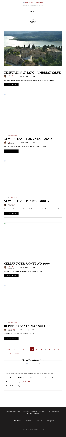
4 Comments (24, 76)
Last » (17, 353)
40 (58, 349)
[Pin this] (46, 76)
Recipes (36, 413)
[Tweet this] (41, 76)
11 (36, 349)
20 (50, 349)
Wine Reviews (13, 69)
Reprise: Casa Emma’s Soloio (27, 326)
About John (42, 411)
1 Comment (23, 330)
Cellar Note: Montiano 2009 (27, 263)
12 (41, 349)
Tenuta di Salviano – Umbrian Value (32, 72)
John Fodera (12, 75)
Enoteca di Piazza (28, 382)
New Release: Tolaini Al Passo (28, 138)
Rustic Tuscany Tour (13, 411)
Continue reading (11, 84)
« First (8, 349)
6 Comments (24, 267)
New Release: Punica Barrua (26, 201)
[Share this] (39, 76)
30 (54, 349)
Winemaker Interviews (29, 411)
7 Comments (24, 205)
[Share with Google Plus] (44, 76)
